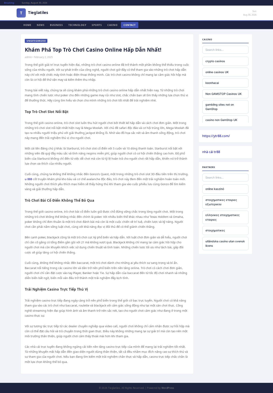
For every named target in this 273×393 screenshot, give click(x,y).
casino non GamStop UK (221, 120)
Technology (77, 25)
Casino (112, 25)
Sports (97, 25)
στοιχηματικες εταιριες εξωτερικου (221, 202)
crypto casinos (215, 61)
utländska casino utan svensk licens (225, 243)
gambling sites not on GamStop (219, 107)
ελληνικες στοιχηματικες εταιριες (222, 217)
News (40, 25)
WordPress (167, 388)
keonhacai (212, 82)
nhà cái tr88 (211, 152)
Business (56, 25)
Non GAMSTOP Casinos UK (223, 93)
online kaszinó (214, 189)
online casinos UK (217, 72)
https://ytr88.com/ (216, 136)
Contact (130, 25)
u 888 (28, 179)
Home (27, 25)
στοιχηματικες (215, 230)
